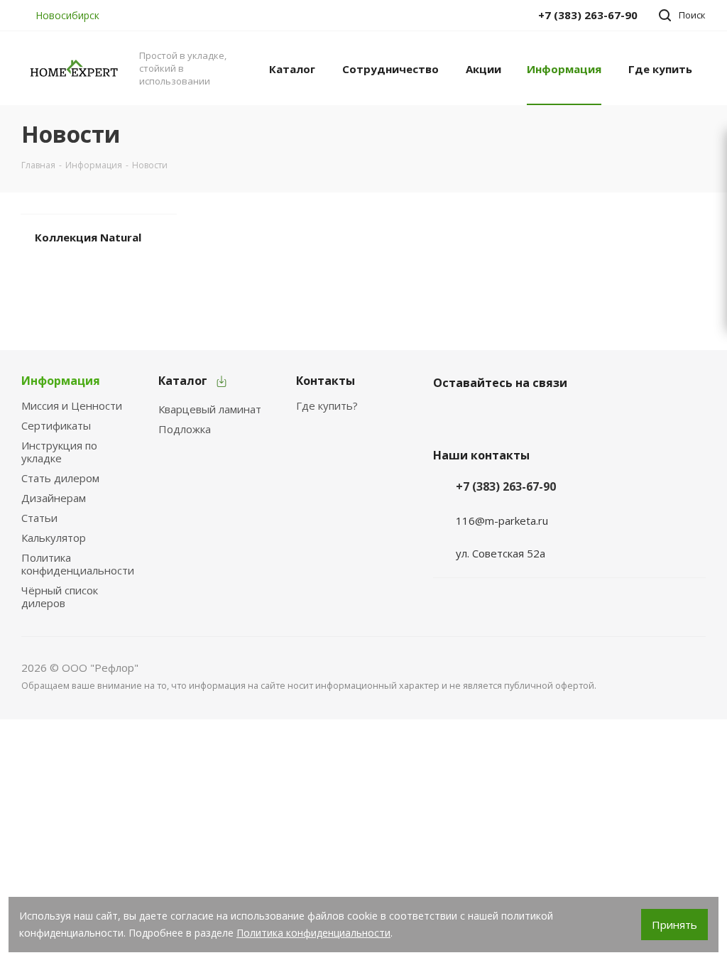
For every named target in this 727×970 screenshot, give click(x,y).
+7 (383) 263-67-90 (506, 486)
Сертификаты (56, 425)
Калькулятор (53, 537)
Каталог (182, 380)
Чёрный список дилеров (59, 596)
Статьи (39, 518)
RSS (689, 134)
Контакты (325, 380)
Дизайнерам (53, 498)
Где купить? (327, 405)
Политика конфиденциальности (77, 563)
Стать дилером (60, 478)
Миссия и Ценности (71, 405)
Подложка (184, 429)
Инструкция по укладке (59, 451)
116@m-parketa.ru (502, 520)
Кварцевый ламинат (209, 409)
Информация (60, 380)
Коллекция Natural (88, 237)
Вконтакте (447, 416)
